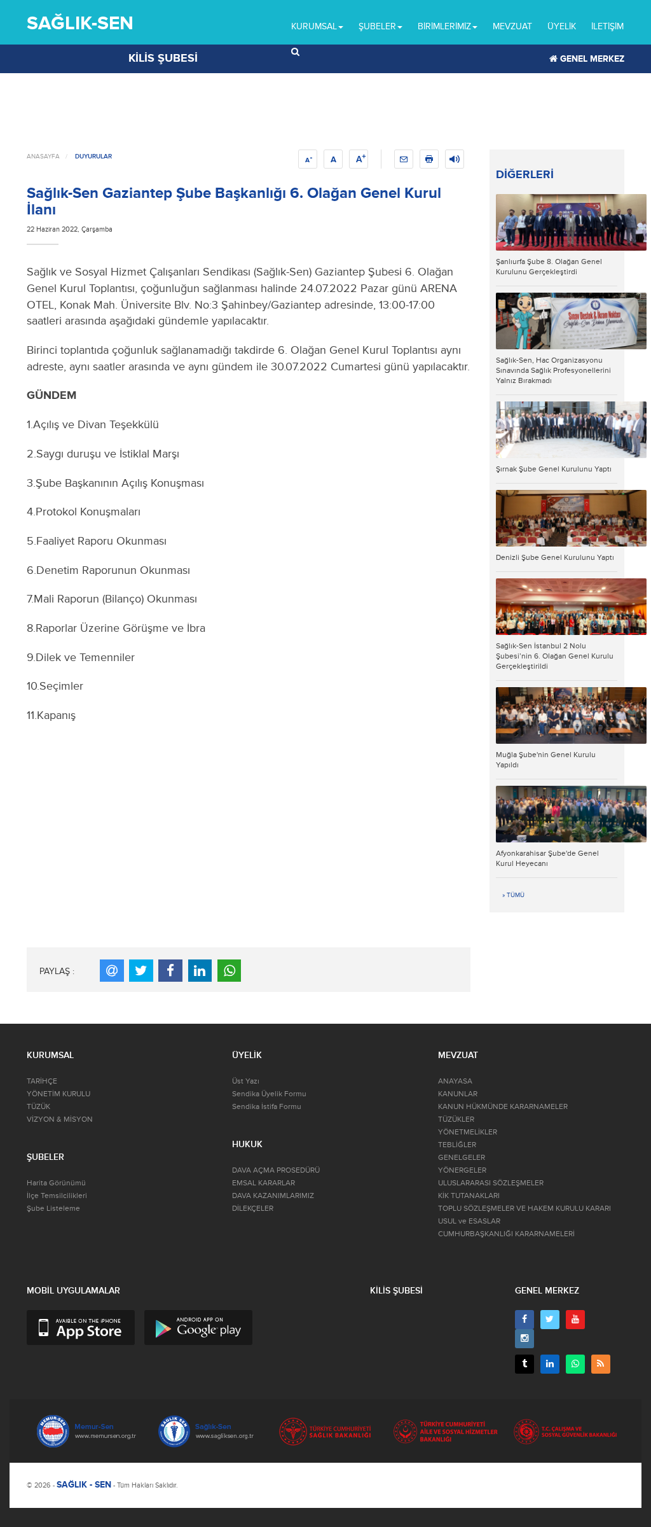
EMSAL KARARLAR (263, 1183)
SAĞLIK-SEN (80, 23)
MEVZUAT (512, 26)
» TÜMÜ (513, 895)
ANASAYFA (43, 156)
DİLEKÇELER (252, 1208)
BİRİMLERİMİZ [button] (444, 26)
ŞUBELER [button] (377, 26)
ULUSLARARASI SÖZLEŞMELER (491, 1183)
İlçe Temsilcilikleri (57, 1196)
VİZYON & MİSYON (60, 1119)
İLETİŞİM (607, 26)
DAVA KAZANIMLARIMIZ (273, 1196)
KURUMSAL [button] (314, 26)
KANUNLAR (457, 1094)
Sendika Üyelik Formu (269, 1094)
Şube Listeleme (53, 1208)
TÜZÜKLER (456, 1119)
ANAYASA (455, 1081)
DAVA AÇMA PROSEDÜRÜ (276, 1170)
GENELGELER (461, 1157)
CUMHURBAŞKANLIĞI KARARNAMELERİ (506, 1234)
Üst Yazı (245, 1081)
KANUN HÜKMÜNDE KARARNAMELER (503, 1107)
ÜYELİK (561, 26)
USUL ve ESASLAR (469, 1221)
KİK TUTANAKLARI (469, 1196)
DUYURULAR (93, 156)
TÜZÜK (38, 1107)
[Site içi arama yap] (295, 52)
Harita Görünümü (56, 1183)
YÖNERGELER (462, 1170)
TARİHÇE (42, 1081)
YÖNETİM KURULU (58, 1094)
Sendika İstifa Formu (266, 1107)
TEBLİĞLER (457, 1145)
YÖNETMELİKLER (467, 1132)
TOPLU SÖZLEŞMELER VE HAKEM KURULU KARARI (524, 1208)
